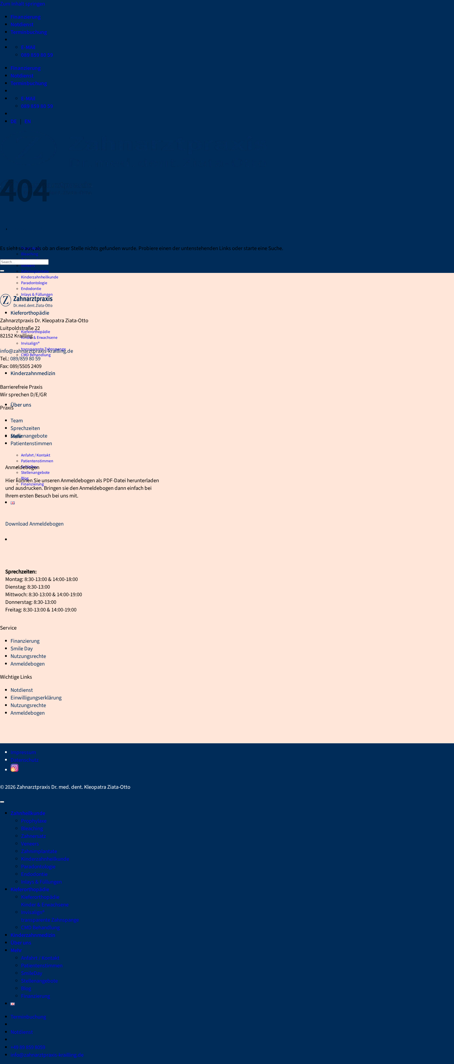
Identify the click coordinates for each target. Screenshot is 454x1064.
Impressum (23, 752)
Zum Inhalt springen (22, 4)
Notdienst (22, 24)
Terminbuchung (29, 32)
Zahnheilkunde (28, 813)
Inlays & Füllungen (41, 882)
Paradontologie (34, 283)
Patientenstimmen (37, 461)
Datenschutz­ (25, 760)
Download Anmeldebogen (34, 524)
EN (27, 121)
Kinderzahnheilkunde (39, 277)
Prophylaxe (34, 821)
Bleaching (29, 254)
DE (14, 121)
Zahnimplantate (35, 271)
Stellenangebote (35, 472)
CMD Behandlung (40, 927)
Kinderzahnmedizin (33, 373)
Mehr (16, 950)
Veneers (28, 265)
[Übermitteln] (2, 271)
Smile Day (22, 648)
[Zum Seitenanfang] (2, 802)
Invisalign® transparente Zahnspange (43, 346)
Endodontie (31, 289)
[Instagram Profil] (14, 770)
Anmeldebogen (28, 664)
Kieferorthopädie (30, 313)
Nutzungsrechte (28, 656)
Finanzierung (26, 17)
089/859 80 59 (25, 358)
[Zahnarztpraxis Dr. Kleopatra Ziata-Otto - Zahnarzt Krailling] (26, 305)
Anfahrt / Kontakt (35, 455)
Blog (26, 988)
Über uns (21, 405)
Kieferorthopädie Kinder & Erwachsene (39, 334)
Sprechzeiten (25, 428)
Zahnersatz (33, 836)
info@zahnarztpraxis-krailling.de (36, 351)
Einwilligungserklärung (36, 698)
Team (17, 420)
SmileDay (31, 973)
